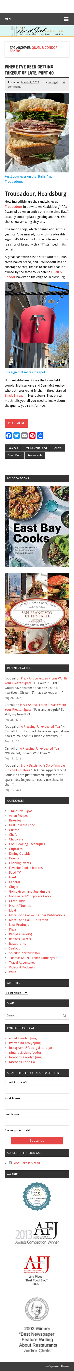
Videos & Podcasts (22, 967)
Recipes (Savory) (20, 934)
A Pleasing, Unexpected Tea (40, 726)
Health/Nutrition (21, 906)
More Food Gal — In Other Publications (37, 915)
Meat (12, 910)
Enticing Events (20, 863)
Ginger (14, 887)
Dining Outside (20, 853)
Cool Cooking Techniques (27, 844)
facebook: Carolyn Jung (25, 1057)
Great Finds (14, 455)
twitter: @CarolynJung (25, 1043)
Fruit (12, 877)
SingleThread (14, 395)
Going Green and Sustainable (29, 891)
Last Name (12, 1114)
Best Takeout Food (35, 448)
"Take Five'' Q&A (20, 811)
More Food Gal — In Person (28, 920)
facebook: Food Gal (22, 1062)
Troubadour (13, 207)
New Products (19, 925)
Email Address (16, 1082)
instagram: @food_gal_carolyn (30, 1048)
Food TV (15, 872)
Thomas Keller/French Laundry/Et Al (35, 958)
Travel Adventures (22, 962)
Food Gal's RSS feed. (26, 1163)
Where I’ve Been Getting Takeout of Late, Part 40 (29, 70)
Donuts (14, 858)
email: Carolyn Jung (23, 1038)
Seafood (15, 948)
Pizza (12, 929)
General (57, 448)
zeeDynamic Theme (57, 1366)
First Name (12, 1098)
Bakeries (12, 448)
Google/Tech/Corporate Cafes (30, 896)
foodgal (53, 82)
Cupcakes (15, 849)
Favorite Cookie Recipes (26, 868)
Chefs (13, 835)
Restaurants (34, 455)
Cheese (14, 830)
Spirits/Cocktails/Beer (24, 953)
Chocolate (16, 839)
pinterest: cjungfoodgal (25, 1052)
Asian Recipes (18, 816)
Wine (12, 972)
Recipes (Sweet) (20, 939)
